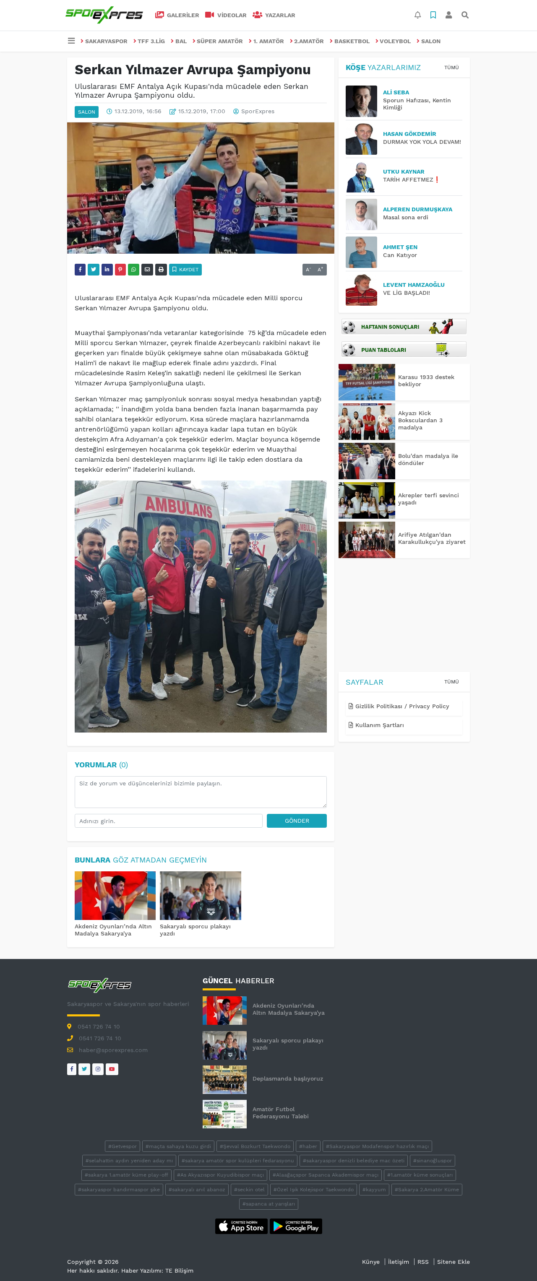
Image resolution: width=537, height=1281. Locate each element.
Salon (431, 41)
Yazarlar (279, 15)
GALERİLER (182, 15)
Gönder (297, 820)
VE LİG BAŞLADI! (406, 292)
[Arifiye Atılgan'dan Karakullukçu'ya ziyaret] (367, 540)
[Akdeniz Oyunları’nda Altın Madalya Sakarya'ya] (115, 896)
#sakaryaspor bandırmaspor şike (119, 1190)
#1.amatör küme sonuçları (420, 1175)
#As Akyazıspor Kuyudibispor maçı (220, 1175)
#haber (308, 1146)
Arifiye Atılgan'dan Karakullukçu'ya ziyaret (432, 538)
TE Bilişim (179, 1270)
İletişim (398, 1261)
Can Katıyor (400, 255)
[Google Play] (296, 1225)
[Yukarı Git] (515, 1259)
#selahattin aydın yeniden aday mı (129, 1161)
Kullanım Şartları (378, 725)
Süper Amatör (220, 41)
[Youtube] (112, 1069)
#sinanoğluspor (432, 1161)
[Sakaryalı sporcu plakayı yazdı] (200, 896)
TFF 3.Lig (151, 41)
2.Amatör (309, 41)
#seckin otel (249, 1190)
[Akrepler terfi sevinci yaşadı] (367, 500)
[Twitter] (84, 1069)
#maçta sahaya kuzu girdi (178, 1146)
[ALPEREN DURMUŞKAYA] (364, 214)
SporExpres (257, 111)
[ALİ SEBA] (364, 101)
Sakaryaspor (106, 41)
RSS (423, 1261)
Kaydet (187, 270)
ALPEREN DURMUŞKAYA (417, 209)
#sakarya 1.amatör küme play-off (126, 1175)
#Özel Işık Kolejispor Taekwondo (314, 1190)
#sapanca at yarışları (268, 1204)
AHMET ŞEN (400, 247)
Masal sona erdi (405, 217)
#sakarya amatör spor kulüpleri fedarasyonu (238, 1161)
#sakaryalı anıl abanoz (197, 1190)
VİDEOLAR (231, 15)
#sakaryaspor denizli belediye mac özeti (353, 1161)
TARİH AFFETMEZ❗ (412, 179)
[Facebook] (71, 1069)
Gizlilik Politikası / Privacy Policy (401, 706)
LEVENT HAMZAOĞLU (414, 284)
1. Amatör (268, 41)
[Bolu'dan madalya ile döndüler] (367, 461)
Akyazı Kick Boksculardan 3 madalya (420, 420)
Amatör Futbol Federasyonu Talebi (281, 1113)
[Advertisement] (404, 616)
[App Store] (242, 1225)
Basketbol (352, 41)
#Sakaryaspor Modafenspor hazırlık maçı (377, 1146)
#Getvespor (122, 1146)
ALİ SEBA (396, 92)
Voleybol (395, 41)
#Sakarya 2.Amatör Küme (427, 1190)
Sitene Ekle (453, 1261)
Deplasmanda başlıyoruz (288, 1078)
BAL (181, 41)
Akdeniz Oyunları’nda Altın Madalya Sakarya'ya (113, 930)
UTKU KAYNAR (404, 171)
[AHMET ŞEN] (364, 252)
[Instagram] (98, 1069)
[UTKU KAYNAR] (364, 176)
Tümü (451, 67)
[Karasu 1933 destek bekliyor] (367, 382)
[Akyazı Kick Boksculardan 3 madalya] (367, 421)
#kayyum (374, 1190)
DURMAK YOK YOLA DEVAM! (422, 141)
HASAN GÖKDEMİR (409, 133)
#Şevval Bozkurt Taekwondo (255, 1146)
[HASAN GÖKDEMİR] (364, 139)
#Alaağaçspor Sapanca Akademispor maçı (325, 1175)
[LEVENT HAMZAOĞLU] (364, 290)
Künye (371, 1261)
